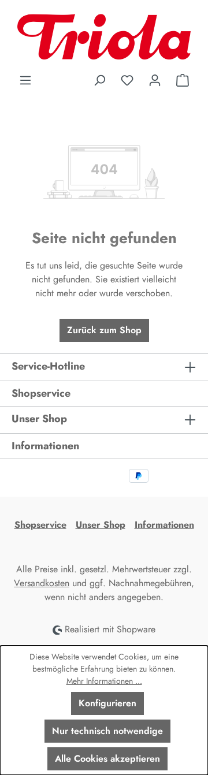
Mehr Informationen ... (104, 681)
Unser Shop (100, 524)
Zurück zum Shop (104, 330)
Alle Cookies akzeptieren (107, 758)
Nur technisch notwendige (107, 730)
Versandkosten (41, 583)
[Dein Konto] (155, 80)
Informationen (164, 524)
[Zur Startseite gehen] (104, 36)
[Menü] (25, 80)
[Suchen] (99, 80)
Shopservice (40, 524)
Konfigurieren (107, 703)
